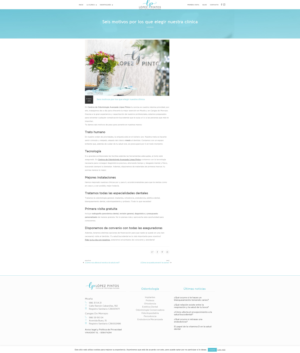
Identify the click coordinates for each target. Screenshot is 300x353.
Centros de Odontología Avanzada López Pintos (119, 160)
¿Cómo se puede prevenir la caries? (155, 262)
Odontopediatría (150, 313)
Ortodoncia (150, 303)
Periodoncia (150, 316)
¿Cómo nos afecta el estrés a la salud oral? (102, 262)
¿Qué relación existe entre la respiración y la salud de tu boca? (191, 306)
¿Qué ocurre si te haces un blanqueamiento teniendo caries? (191, 298)
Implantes (150, 297)
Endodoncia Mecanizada (150, 319)
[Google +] (167, 252)
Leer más (221, 350)
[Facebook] (157, 252)
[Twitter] (152, 252)
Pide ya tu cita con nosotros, (97, 240)
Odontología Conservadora (150, 310)
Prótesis (150, 300)
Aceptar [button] (212, 350)
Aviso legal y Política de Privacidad (103, 329)
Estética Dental (150, 306)
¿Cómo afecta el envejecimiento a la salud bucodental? (193, 313)
